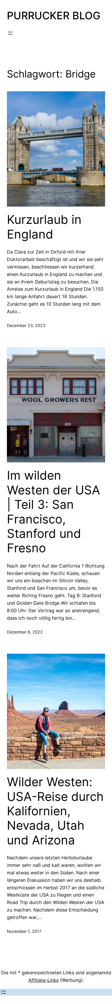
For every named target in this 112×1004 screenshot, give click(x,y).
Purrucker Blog (54, 15)
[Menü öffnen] (10, 33)
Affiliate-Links (43, 980)
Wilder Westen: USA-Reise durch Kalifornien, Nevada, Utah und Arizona (55, 811)
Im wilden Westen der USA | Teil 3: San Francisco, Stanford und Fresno (53, 511)
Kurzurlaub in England (44, 226)
